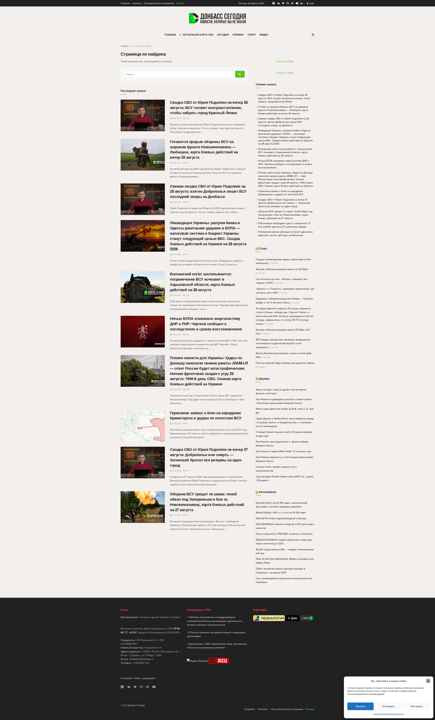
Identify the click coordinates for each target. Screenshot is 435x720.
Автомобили (267, 492)
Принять (361, 706)
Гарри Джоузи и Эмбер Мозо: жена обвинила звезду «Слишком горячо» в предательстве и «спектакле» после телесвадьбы (285, 422)
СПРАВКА (238, 34)
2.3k (187, 295)
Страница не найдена (142, 45)
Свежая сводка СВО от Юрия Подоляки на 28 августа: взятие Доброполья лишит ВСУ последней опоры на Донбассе (208, 191)
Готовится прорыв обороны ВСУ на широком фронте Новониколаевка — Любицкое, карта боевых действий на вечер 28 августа (204, 149)
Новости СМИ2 (285, 61)
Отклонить (388, 706)
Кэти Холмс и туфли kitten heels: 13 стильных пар (283, 451)
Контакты (137, 3)
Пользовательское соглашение (159, 3)
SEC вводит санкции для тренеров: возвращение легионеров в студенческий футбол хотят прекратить (283, 343)
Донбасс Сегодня (136, 705)
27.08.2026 (176, 423)
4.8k (187, 470)
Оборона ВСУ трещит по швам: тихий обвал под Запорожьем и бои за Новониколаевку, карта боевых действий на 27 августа (207, 501)
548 (186, 334)
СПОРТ (252, 34)
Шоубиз (264, 379)
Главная (125, 45)
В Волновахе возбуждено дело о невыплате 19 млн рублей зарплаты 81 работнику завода (284, 224)
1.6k (187, 162)
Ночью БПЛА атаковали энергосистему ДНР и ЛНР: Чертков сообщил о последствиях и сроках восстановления (206, 324)
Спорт (263, 248)
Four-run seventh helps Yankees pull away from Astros (285, 363)
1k (186, 254)
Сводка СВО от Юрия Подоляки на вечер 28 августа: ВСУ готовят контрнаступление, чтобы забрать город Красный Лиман (209, 107)
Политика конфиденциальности (388, 713)
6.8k (187, 389)
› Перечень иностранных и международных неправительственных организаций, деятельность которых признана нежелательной (215, 620)
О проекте (125, 3)
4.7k (187, 515)
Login (311, 3)
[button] (428, 681)
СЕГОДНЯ (223, 34)
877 (186, 423)
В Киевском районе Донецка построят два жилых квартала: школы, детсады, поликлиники (285, 233)
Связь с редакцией (144, 678)
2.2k (187, 118)
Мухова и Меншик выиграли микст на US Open (282, 269)
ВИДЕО (264, 34)
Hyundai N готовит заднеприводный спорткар (281, 518)
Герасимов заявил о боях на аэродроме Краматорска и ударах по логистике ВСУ (205, 415)
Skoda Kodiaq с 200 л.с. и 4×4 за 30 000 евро (281, 512)
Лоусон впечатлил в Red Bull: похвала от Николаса (284, 533)
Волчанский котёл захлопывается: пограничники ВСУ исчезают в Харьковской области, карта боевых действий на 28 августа (202, 281)
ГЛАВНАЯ (170, 34)
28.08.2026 (176, 118)
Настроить (417, 706)
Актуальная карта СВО (198, 34)
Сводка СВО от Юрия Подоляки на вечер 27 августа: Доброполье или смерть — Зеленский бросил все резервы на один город (209, 457)
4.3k (187, 201)
